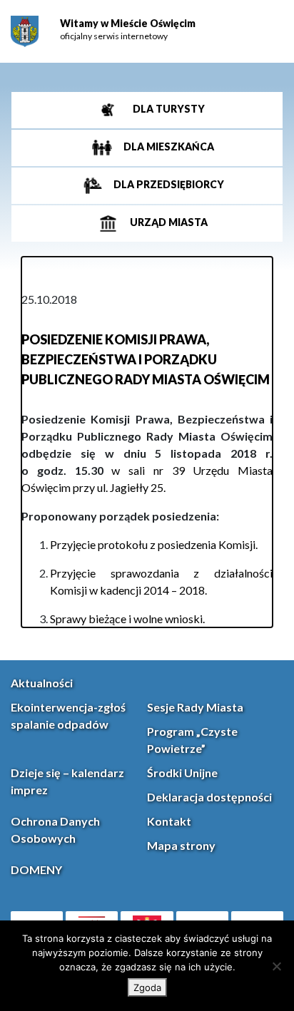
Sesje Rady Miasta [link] (195, 707)
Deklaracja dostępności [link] (209, 797)
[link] (25, 31)
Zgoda (147, 987)
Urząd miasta (168, 222)
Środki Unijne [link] (182, 772)
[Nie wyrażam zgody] (276, 966)
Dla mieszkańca (167, 146)
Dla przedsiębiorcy (167, 184)
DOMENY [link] (36, 869)
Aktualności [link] (42, 682)
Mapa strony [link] (181, 845)
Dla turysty (168, 109)
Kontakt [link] (169, 821)
